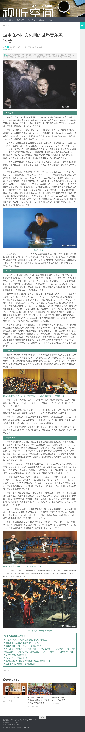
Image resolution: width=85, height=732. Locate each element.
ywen (7, 47)
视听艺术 (20, 20)
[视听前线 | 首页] (28, 12)
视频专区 (42, 20)
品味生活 (31, 20)
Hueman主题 (25, 727)
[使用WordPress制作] (9, 727)
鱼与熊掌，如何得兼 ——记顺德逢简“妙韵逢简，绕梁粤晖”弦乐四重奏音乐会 (39, 700)
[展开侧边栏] (82, 25)
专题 (50, 20)
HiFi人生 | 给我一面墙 (11, 697)
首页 (4, 20)
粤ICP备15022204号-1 (30, 720)
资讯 (11, 20)
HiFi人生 (6, 25)
